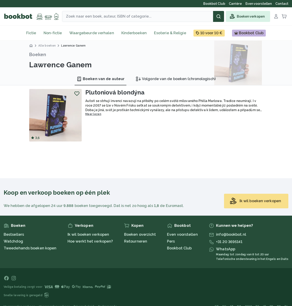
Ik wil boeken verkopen (88, 234)
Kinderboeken (134, 33)
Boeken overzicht (140, 234)
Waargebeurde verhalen (91, 33)
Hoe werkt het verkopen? (90, 241)
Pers (171, 241)
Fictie (31, 33)
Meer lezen (93, 114)
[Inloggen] (276, 16)
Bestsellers (14, 234)
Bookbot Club (179, 248)
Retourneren (135, 241)
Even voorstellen (182, 234)
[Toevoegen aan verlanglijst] (77, 93)
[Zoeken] (218, 16)
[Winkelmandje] (284, 16)
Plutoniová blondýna (114, 92)
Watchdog (13, 241)
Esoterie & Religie (170, 33)
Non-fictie (53, 33)
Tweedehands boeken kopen (30, 248)
